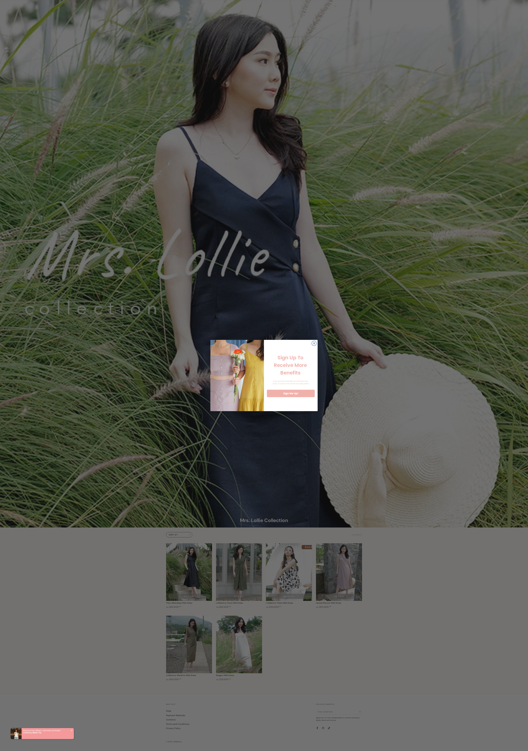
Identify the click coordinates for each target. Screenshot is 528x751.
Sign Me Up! (290, 393)
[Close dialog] (314, 343)
